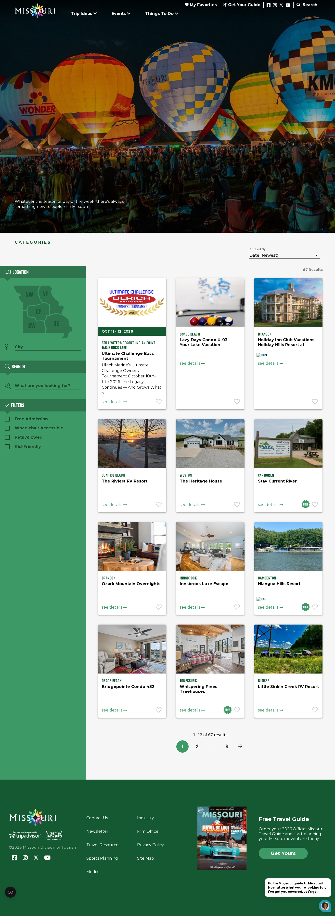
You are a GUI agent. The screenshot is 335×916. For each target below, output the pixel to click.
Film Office (147, 831)
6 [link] (227, 746)
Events (119, 13)
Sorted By (257, 249)
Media (92, 871)
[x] (281, 5)
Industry (145, 818)
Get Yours (283, 853)
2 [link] (197, 746)
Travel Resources (103, 845)
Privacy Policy (150, 845)
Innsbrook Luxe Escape (204, 583)
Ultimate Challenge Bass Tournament (128, 356)
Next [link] (240, 746)
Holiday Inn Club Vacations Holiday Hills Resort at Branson (286, 344)
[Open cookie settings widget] (10, 892)
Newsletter (97, 831)
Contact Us (97, 818)
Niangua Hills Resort (279, 583)
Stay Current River (277, 481)
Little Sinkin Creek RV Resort (288, 686)
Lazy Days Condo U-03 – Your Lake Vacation (205, 342)
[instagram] (275, 5)
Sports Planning (102, 858)
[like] (159, 402)
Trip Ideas (81, 13)
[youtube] (288, 5)
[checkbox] (34, 322)
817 (264, 355)
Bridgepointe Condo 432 (128, 686)
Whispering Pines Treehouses (198, 689)
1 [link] (182, 746)
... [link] (211, 746)
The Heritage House (201, 481)
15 (263, 599)
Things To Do (159, 13)
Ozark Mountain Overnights (131, 583)
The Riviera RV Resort (124, 481)
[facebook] (269, 5)
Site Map (145, 858)
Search (309, 4)
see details (112, 401)
